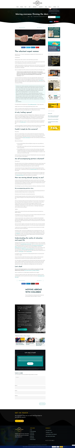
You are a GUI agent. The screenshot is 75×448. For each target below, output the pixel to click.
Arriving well (50, 113)
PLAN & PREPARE (33, 431)
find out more (54, 13)
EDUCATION (32, 434)
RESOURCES (32, 437)
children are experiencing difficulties (28, 248)
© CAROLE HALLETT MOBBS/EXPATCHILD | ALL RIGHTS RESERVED (39, 444)
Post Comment (42, 403)
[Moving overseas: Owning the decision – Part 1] (30, 37)
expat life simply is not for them (26, 243)
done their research (33, 169)
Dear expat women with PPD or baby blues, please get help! (40, 344)
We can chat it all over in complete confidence (31, 270)
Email (16, 390)
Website (16, 395)
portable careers (23, 122)
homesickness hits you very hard (20, 247)
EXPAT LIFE (32, 436)
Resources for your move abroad (53, 119)
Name (16, 385)
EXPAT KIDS (32, 433)
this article (40, 80)
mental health (21, 251)
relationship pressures (20, 175)
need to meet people (26, 137)
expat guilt (18, 233)
